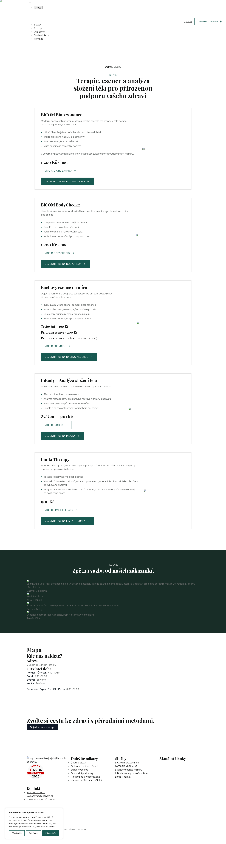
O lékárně (39, 31)
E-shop (38, 28)
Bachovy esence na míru (128, 769)
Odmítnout (33, 833)
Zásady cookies (79, 769)
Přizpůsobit (17, 833)
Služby (37, 24)
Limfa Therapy (123, 776)
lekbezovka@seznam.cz (40, 795)
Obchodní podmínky (82, 773)
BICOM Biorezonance (127, 762)
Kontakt (38, 38)
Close (38, 7)
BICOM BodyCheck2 (126, 766)
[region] (34, 823)
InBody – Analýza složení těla (131, 773)
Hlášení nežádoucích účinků (86, 780)
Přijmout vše (51, 833)
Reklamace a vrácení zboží (85, 776)
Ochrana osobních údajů (84, 766)
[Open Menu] (30, 2)
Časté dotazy (41, 35)
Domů (108, 66)
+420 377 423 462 (36, 792)
